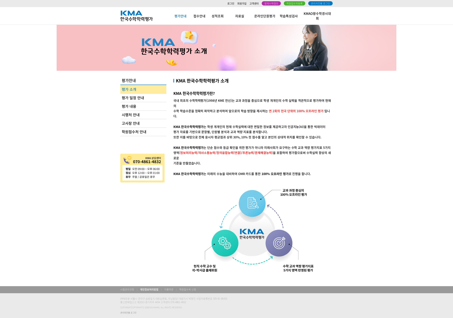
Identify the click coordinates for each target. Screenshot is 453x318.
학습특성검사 (289, 16)
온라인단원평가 (264, 16)
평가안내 (180, 16)
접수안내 (199, 16)
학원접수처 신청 (187, 289)
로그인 (230, 3)
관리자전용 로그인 (320, 3)
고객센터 (254, 3)
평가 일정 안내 (133, 98)
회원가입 (241, 3)
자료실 (239, 16)
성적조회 (218, 16)
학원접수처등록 (294, 3)
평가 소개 (129, 89)
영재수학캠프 (271, 3)
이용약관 (168, 289)
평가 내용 (129, 106)
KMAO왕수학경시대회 (317, 16)
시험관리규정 (127, 289)
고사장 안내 (131, 123)
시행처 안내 (131, 115)
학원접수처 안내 (134, 131)
